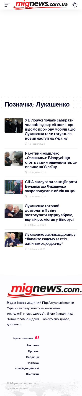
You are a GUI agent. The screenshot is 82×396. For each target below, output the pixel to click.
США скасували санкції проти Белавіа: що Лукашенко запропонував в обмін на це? (51, 186)
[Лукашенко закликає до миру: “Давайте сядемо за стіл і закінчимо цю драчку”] (14, 239)
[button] (8, 5)
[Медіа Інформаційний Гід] (41, 5)
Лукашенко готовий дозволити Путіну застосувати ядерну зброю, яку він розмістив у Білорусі (49, 213)
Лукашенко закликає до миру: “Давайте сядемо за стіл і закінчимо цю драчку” (51, 239)
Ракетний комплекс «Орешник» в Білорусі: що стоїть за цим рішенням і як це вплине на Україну (51, 160)
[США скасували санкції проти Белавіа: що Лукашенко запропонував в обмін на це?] (14, 187)
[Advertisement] (41, 52)
